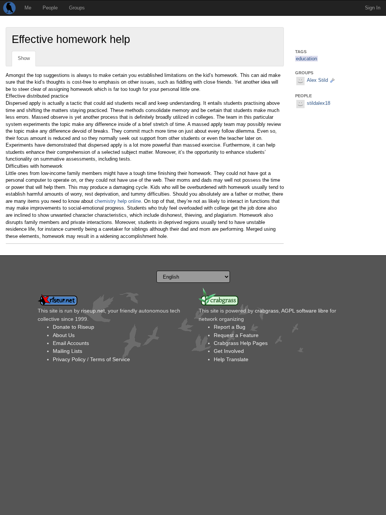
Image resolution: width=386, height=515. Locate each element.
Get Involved (229, 351)
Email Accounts (71, 343)
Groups (77, 8)
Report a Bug (229, 327)
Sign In (372, 8)
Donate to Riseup (73, 327)
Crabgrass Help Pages (241, 343)
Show (24, 58)
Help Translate (231, 359)
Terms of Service (110, 359)
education (306, 58)
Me (28, 8)
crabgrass (267, 311)
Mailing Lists (67, 351)
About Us (64, 335)
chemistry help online (118, 201)
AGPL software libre (304, 311)
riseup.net (93, 311)
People (50, 8)
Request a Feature (236, 335)
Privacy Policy (69, 359)
